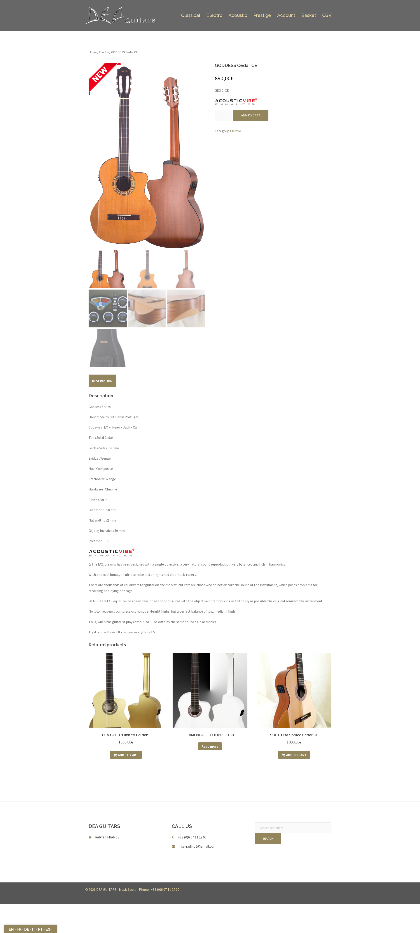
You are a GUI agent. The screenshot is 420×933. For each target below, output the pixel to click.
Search (267, 838)
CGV (327, 15)
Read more (210, 746)
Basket (308, 15)
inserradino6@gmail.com (197, 846)
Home (93, 52)
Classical (190, 15)
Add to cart (251, 115)
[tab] (102, 380)
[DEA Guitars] (120, 15)
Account (286, 15)
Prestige (262, 15)
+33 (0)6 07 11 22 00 (165, 889)
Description (102, 381)
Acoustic (238, 15)
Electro (214, 15)
